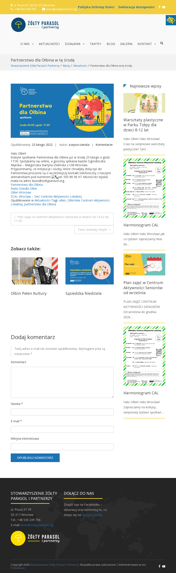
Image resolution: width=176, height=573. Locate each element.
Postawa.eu (18, 568)
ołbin (62, 200)
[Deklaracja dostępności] (137, 7)
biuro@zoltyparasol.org (61, 9)
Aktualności (49, 44)
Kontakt (145, 44)
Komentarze (104, 145)
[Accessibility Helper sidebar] (171, 20)
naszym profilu (92, 515)
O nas (25, 44)
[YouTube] (163, 7)
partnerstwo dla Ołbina (40, 204)
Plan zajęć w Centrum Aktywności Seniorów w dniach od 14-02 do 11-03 (61, 219)
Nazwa (17, 404)
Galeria (126, 44)
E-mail (16, 421)
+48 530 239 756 (25, 9)
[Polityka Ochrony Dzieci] (97, 7)
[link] (27, 185)
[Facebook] (159, 7)
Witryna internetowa (25, 438)
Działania (72, 44)
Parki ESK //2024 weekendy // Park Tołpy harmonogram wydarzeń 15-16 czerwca (88, 301)
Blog (111, 44)
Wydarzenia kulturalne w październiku (33, 296)
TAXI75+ (96, 44)
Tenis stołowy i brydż (92, 229)
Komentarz (18, 362)
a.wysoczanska (79, 145)
